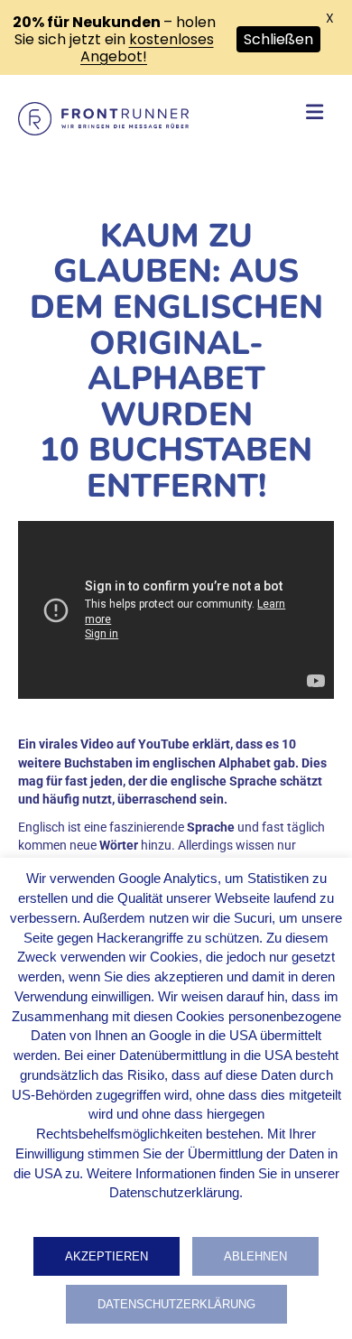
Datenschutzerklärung (176, 1304)
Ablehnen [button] (255, 1256)
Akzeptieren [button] (106, 1256)
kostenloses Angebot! (147, 48)
